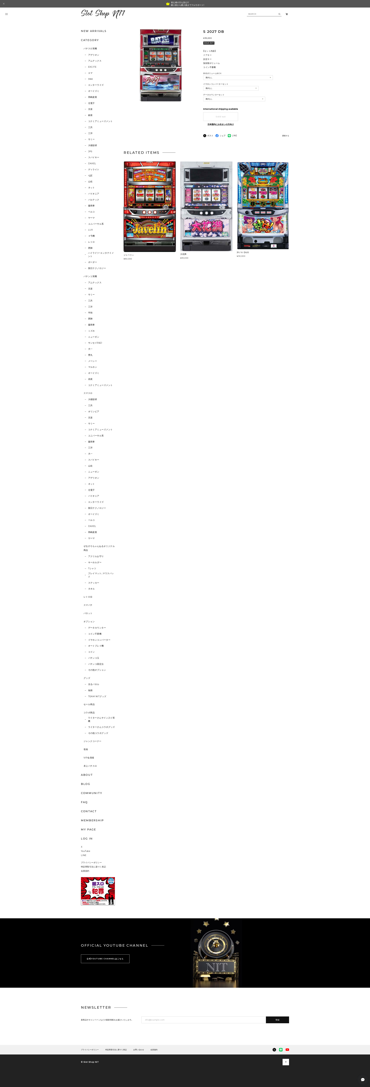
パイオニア (93, 193)
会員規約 (85, 871)
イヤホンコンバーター (99, 639)
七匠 (90, 175)
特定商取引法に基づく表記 (93, 866)
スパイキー (93, 157)
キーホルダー (94, 562)
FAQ (84, 802)
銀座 (90, 115)
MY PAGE (88, 829)
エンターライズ (96, 85)
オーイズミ (93, 91)
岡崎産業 (92, 97)
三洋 (90, 133)
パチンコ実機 (90, 276)
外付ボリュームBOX (212, 73)
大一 (90, 348)
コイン (91, 651)
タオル (91, 588)
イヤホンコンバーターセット (215, 84)
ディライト (93, 169)
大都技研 (92, 145)
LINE (83, 855)
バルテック (93, 199)
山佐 (90, 181)
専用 (86, 749)
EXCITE (92, 66)
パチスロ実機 (90, 48)
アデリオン (93, 54)
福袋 (90, 690)
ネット (91, 187)
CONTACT (89, 811)
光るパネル (93, 684)
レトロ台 (88, 596)
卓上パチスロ (90, 766)
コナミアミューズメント (100, 121)
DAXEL (92, 163)
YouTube (85, 851)
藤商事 (91, 205)
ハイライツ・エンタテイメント (101, 255)
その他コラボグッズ (98, 733)
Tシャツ (92, 568)
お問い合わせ (138, 1050)
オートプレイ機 (96, 645)
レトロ (91, 242)
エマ (90, 73)
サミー (91, 139)
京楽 (90, 109)
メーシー (92, 361)
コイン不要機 (94, 633)
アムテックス (94, 60)
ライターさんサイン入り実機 (101, 719)
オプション (89, 621)
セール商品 (89, 704)
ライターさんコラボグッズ (101, 727)
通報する (285, 136)
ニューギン (93, 336)
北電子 (91, 103)
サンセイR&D (95, 342)
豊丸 (90, 355)
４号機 (91, 235)
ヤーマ (91, 217)
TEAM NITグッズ (97, 696)
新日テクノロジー (97, 268)
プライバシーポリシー (91, 862)
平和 (90, 312)
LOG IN (87, 838)
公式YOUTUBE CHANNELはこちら (105, 958)
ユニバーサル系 (96, 223)
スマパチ (88, 605)
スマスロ (88, 393)
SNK (90, 79)
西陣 (90, 248)
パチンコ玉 (93, 658)
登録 (277, 1020)
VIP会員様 (89, 757)
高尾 (90, 379)
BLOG (85, 784)
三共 (90, 127)
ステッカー (93, 582)
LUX (90, 229)
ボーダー (92, 262)
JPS (90, 151)
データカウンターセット (213, 95)
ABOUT (87, 775)
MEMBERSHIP (92, 820)
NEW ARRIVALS (93, 31)
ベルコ (91, 211)
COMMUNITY (91, 793)
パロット (88, 613)
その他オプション (97, 670)
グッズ (87, 678)
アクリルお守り (96, 556)
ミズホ (91, 330)
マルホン (92, 367)
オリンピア (93, 411)
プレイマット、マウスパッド (101, 575)
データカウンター (97, 627)
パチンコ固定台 (96, 664)
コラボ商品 (89, 712)
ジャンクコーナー (92, 741)
